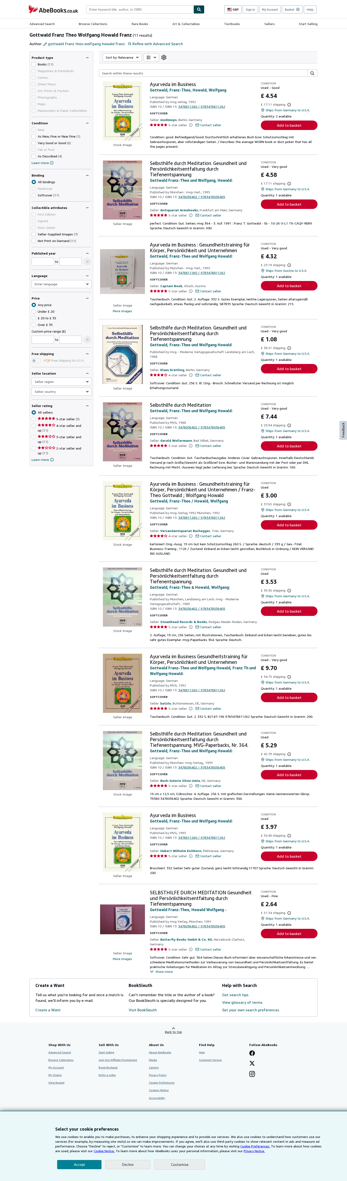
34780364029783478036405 (201, 197)
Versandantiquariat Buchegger (185, 531)
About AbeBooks (160, 1052)
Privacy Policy (158, 1075)
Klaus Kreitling (172, 370)
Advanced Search (42, 24)
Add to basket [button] (289, 125)
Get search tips (235, 994)
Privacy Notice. (254, 1151)
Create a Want (48, 1010)
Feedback (343, 430)
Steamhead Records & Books (183, 622)
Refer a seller (107, 1075)
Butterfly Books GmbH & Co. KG (186, 939)
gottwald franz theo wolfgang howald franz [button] (86, 43)
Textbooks (232, 24)
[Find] (199, 9)
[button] (87, 261)
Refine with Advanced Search (157, 43)
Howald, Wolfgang (211, 501)
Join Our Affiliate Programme (118, 1060)
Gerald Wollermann (176, 440)
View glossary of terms (242, 1002)
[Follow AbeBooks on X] (252, 1063)
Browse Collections (93, 24)
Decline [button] (128, 1165)
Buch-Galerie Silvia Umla (180, 781)
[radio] (34, 195)
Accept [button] (79, 1165)
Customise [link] (179, 1164)
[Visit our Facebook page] (252, 1053)
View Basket (56, 1082)
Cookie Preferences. (255, 1146)
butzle (165, 703)
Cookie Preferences (162, 1082)
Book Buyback (108, 1067)
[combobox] (140, 9)
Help (310, 9)
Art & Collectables (186, 24)
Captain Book (171, 286)
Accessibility (157, 1098)
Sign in (250, 9)
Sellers (269, 24)
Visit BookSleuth (143, 1010)
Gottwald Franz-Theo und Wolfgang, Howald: (191, 180)
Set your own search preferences (250, 1010)
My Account (270, 9)
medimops (168, 120)
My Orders (55, 1075)
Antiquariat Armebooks (179, 210)
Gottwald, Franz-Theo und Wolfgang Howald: (191, 256)
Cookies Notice (159, 1090)
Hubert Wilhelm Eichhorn (180, 851)
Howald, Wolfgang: (212, 587)
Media (153, 1060)
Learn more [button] (40, 460)
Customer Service (210, 1060)
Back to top (173, 1032)
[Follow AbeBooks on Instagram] (252, 1074)
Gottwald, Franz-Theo (170, 501)
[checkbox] (34, 64)
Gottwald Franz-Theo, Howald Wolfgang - (188, 909)
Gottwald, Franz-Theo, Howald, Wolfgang (188, 90)
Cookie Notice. (104, 1151)
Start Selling (308, 24)
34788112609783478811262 (201, 106)
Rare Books (140, 24)
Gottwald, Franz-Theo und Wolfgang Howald (191, 344)
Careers (154, 1067)
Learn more (40, 163)
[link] (164, 57)
